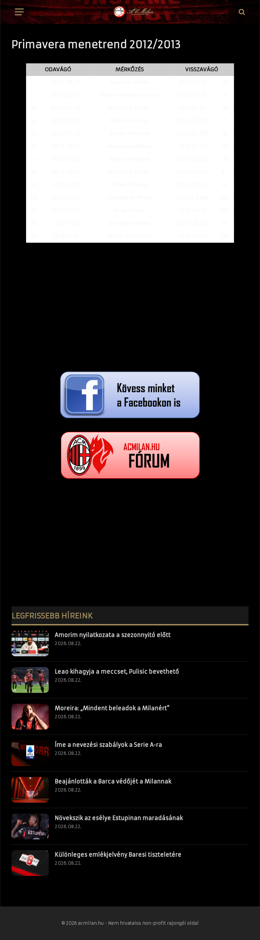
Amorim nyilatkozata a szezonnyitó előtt (113, 635)
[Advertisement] (130, 307)
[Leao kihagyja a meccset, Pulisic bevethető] (30, 680)
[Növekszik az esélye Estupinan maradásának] (30, 826)
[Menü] (19, 12)
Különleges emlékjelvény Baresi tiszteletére (118, 854)
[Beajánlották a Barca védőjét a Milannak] (30, 790)
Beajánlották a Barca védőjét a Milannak (113, 781)
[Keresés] (241, 12)
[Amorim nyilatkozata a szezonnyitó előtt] (30, 643)
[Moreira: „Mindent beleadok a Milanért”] (30, 716)
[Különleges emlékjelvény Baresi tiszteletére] (30, 863)
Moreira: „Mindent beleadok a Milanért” (112, 708)
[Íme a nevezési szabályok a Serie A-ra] (30, 753)
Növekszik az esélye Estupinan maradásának (119, 818)
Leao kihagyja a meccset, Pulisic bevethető (117, 671)
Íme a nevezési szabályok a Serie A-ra (108, 744)
